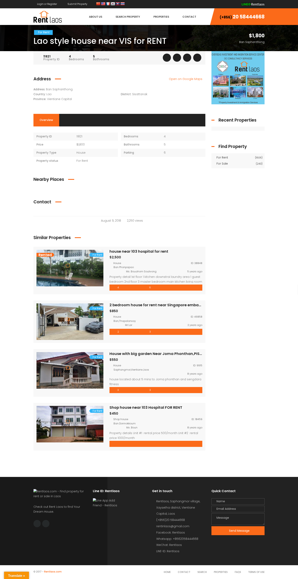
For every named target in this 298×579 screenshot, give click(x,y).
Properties (221, 572)
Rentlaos (173, 551)
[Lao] (118, 4)
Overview (46, 120)
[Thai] (122, 4)
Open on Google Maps (186, 79)
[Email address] (235, 4)
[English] (103, 4)
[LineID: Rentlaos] (253, 4)
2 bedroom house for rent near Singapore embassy (157, 304)
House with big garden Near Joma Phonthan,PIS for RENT (162, 353)
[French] (108, 4)
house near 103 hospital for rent (138, 251)
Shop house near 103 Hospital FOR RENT (145, 407)
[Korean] (113, 4)
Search (202, 572)
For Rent (239, 157)
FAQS (238, 572)
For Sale (239, 164)
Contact (184, 572)
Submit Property (77, 4)
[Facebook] (227, 4)
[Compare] (187, 58)
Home (167, 572)
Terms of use (256, 572)
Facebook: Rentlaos (170, 532)
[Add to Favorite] (177, 58)
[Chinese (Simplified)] (98, 4)
